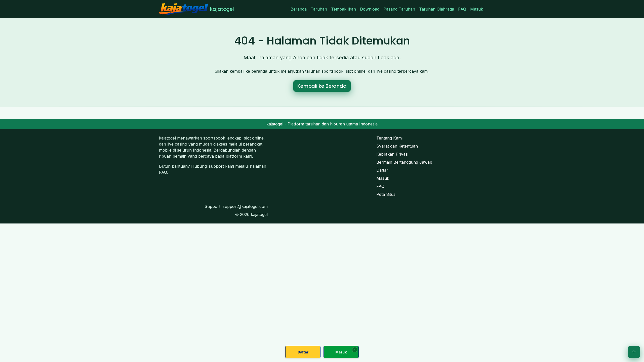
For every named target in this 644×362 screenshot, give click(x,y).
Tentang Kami (389, 138)
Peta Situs (385, 194)
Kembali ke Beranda (321, 85)
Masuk (476, 9)
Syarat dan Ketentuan (397, 146)
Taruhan (319, 9)
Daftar (382, 170)
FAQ (462, 9)
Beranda (299, 9)
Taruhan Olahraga (436, 9)
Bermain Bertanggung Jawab (404, 162)
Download (369, 9)
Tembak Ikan (343, 9)
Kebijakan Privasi (392, 154)
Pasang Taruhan (399, 9)
